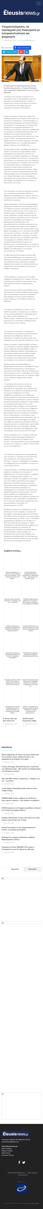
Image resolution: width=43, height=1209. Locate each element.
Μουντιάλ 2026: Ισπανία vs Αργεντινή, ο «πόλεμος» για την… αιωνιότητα (21, 780)
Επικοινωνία (23, 1175)
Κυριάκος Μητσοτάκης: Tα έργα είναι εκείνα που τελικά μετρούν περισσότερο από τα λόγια (21, 819)
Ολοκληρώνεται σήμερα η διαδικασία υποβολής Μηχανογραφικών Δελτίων (18, 838)
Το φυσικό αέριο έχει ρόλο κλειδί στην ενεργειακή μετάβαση (10, 721)
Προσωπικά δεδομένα (16, 1173)
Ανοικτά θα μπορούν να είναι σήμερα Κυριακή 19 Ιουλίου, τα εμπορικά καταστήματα (18, 829)
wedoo (37, 1203)
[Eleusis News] (21, 12)
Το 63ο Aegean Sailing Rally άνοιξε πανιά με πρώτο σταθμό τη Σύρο (19, 789)
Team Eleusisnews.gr (28, 40)
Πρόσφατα (32, 869)
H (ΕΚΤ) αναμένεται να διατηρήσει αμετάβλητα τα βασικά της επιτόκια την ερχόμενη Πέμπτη (21, 809)
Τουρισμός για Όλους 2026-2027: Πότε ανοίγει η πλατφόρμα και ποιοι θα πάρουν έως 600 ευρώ (18, 848)
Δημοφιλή (15, 869)
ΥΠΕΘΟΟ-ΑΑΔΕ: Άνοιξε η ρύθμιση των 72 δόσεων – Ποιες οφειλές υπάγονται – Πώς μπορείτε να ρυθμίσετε (20, 799)
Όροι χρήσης (33, 1173)
